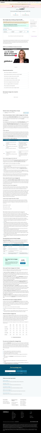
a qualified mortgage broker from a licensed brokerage (11, 363)
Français (31, 413)
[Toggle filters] (28, 31)
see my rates (22, 263)
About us (20, 427)
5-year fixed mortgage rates (21, 121)
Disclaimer (22, 417)
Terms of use (22, 414)
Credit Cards (22, 2)
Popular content (31, 417)
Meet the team (13, 417)
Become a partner (14, 414)
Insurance (32, 2)
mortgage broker (13, 296)
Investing (30, 2)
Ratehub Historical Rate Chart (17, 337)
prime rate (22, 118)
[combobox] (7, 32)
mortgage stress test (16, 301)
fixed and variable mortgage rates (13, 116)
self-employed (11, 356)
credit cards (17, 277)
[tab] (5, 29)
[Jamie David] (3, 113)
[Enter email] (10, 371)
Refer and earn (13, 413)
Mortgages (19, 2)
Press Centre (22, 413)
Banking (25, 2)
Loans (27, 2)
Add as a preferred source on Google (27, 112)
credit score (12, 272)
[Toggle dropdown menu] (10, 31)
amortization (16, 285)
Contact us (10, 373)
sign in (37, 2)
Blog (34, 2)
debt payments (21, 276)
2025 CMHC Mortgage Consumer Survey (12, 123)
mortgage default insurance (22, 281)
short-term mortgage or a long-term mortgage (14, 179)
